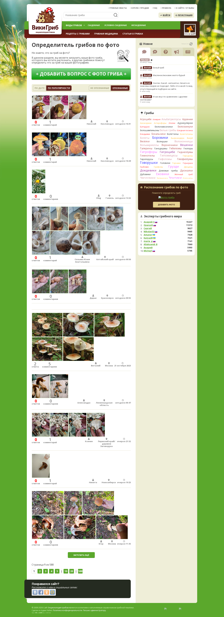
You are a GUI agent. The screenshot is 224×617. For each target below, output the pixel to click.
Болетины (173, 133)
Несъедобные (138, 25)
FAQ (155, 8)
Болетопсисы (186, 134)
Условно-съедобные (115, 25)
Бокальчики (158, 134)
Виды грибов (74, 25)
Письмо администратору (94, 610)
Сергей (148, 228)
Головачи (165, 163)
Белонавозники (164, 126)
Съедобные (94, 25)
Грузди (173, 166)
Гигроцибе (167, 152)
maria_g (148, 241)
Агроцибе (145, 119)
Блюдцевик (145, 134)
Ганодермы (160, 148)
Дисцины (188, 166)
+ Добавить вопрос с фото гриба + (81, 74)
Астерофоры (160, 123)
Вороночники (170, 145)
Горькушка (188, 163)
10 (65, 571)
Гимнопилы (147, 155)
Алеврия (156, 119)
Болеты (144, 138)
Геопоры (188, 148)
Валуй (190, 138)
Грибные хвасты (118, 8)
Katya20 (148, 238)
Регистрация (185, 15)
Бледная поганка (185, 130)
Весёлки (144, 141)
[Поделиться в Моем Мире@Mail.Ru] (52, 592)
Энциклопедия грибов (58, 607)
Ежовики (162, 174)
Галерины (146, 148)
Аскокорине (146, 123)
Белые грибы (168, 130)
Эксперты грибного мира (163, 216)
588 (80, 571)
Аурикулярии (185, 122)
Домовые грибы (168, 170)
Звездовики (147, 178)
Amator (148, 235)
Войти (166, 15)
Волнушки (162, 141)
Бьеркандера (177, 138)
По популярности (59, 88)
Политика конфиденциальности (67, 610)
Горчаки (176, 163)
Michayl (148, 251)
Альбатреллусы (171, 119)
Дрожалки (186, 170)
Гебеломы (175, 148)
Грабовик (144, 167)
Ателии (172, 123)
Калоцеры (188, 178)
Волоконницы (183, 141)
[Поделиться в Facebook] (40, 592)
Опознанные (120, 88)
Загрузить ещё (81, 555)
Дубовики (145, 174)
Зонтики (175, 178)
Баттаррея (144, 126)
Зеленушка (162, 178)
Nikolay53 (149, 231)
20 (71, 571)
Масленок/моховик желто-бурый (169, 75)
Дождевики (148, 170)
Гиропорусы (146, 159)
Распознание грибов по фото (166, 187)
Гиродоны (188, 155)
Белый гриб (158, 67)
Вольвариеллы (149, 145)
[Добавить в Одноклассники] (46, 592)
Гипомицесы (169, 155)
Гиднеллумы (185, 152)
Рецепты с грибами (78, 33)
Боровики (160, 137)
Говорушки (149, 162)
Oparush (148, 225)
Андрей (148, 248)
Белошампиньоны (149, 130)
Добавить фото (166, 204)
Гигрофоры (148, 152)
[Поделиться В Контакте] (35, 592)
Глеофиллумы (185, 159)
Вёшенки (186, 145)
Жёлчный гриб (183, 174)
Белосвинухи (185, 126)
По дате (39, 88)
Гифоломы (165, 159)
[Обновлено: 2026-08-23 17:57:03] (191, 43)
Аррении (187, 119)
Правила (166, 8)
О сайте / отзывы (185, 8)
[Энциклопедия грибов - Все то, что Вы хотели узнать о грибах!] (46, 20)
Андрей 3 (149, 222)
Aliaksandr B (150, 244)
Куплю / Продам (140, 8)
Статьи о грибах (133, 33)
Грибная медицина (106, 33)
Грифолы (158, 166)
